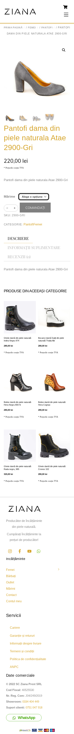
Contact (11, 595)
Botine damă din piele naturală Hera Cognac (51, 403)
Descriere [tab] (18, 238)
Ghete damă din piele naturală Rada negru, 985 (17, 467)
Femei (32, 27)
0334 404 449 (30, 701)
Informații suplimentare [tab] (34, 247)
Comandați (35, 208)
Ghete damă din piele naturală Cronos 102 (51, 467)
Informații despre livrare (25, 643)
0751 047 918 (34, 707)
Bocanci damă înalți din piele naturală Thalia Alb (51, 339)
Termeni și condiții (22, 651)
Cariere (15, 627)
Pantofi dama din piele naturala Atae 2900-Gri (35, 138)
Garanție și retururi (22, 635)
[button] (63, 50)
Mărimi (10, 588)
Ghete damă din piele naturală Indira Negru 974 (17, 339)
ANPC (14, 667)
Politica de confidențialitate (28, 659)
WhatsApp (26, 718)
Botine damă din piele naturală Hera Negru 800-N (17, 403)
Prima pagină (13, 27)
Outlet (10, 582)
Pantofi (47, 27)
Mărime (9, 196)
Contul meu (14, 601)
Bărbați (11, 576)
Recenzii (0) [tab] (19, 256)
